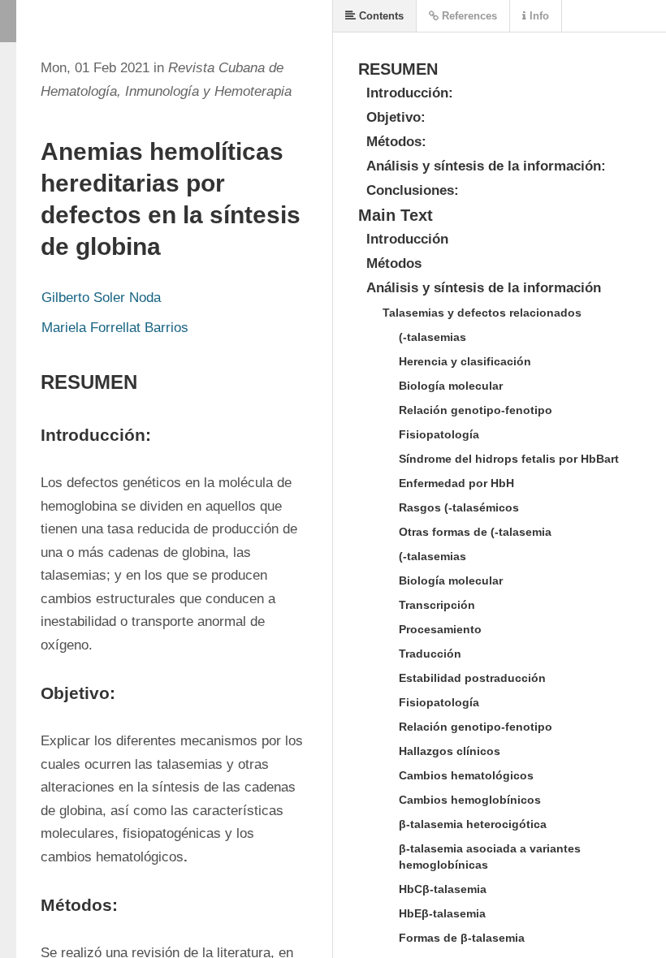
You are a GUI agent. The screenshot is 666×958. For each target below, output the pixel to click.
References (468, 16)
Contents (380, 16)
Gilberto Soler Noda (101, 297)
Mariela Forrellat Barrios (114, 327)
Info (537, 16)
